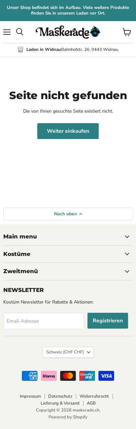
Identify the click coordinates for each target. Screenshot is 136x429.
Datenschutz (60, 396)
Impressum (30, 396)
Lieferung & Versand (60, 403)
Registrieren (108, 320)
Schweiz (65, 352)
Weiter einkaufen (68, 131)
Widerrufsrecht (94, 396)
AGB (91, 403)
